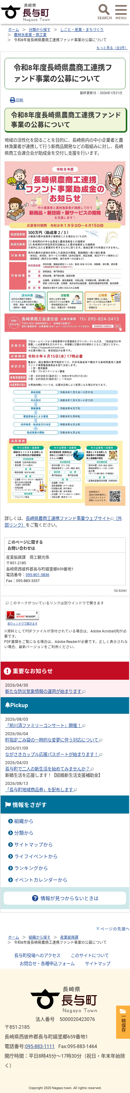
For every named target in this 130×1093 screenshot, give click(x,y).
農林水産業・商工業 (30, 35)
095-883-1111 (40, 1046)
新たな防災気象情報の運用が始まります (43, 691)
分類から (24, 833)
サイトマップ (97, 963)
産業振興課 (69, 937)
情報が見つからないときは (68, 898)
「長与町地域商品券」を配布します (39, 789)
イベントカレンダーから (40, 880)
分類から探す (39, 30)
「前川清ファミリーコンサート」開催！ (43, 725)
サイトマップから (33, 845)
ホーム (13, 30)
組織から (24, 821)
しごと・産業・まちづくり (82, 30)
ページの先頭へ (115, 929)
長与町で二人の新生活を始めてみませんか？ (48, 769)
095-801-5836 (37, 574)
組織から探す (39, 937)
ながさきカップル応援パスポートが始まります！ (52, 754)
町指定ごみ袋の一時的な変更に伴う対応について (52, 740)
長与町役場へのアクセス (37, 955)
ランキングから (31, 868)
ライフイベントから (36, 856)
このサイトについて (90, 955)
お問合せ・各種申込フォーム (47, 963)
